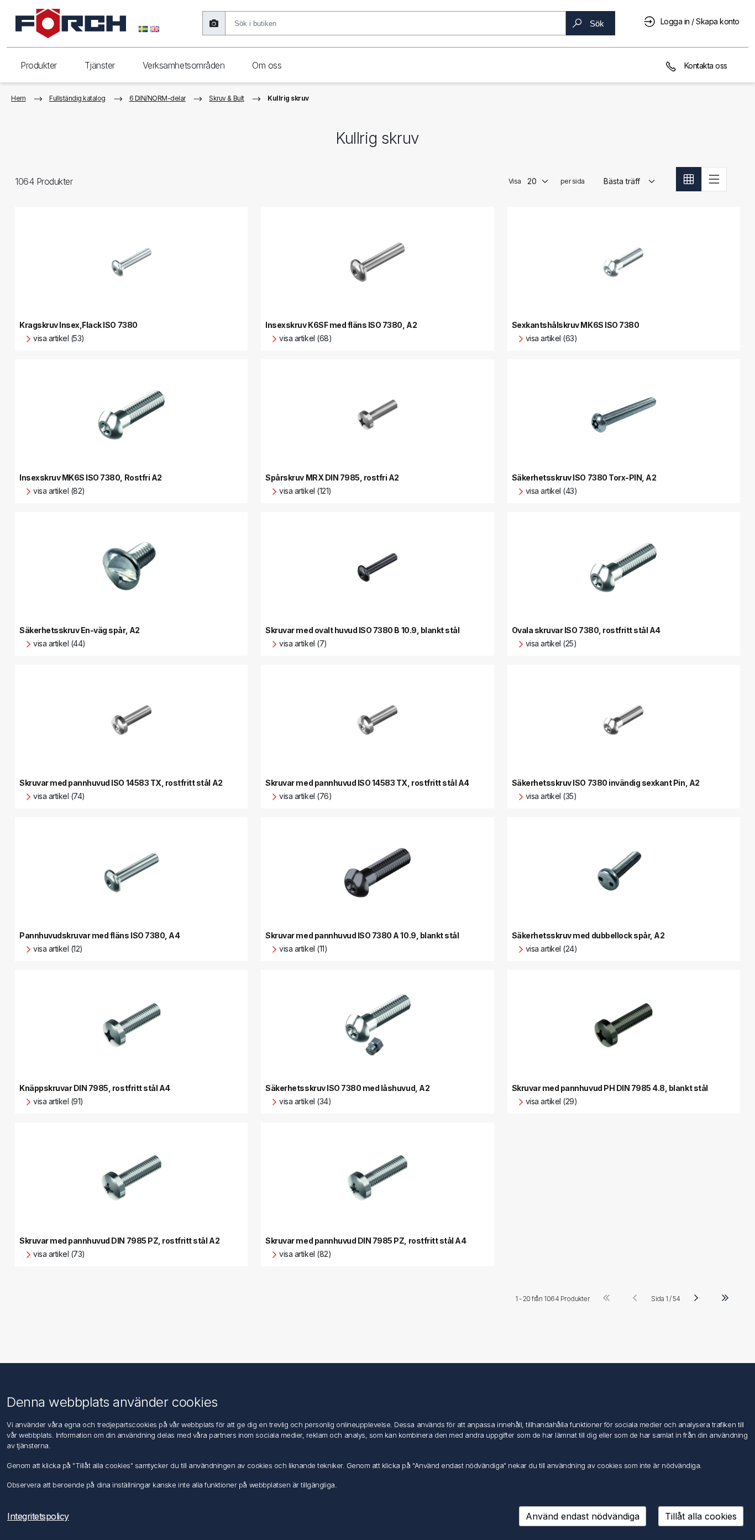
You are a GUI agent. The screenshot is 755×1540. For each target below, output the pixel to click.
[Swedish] (143, 28)
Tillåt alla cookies (701, 1516)
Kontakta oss (704, 65)
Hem (18, 98)
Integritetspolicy (38, 1516)
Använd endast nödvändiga (582, 1516)
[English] (154, 28)
